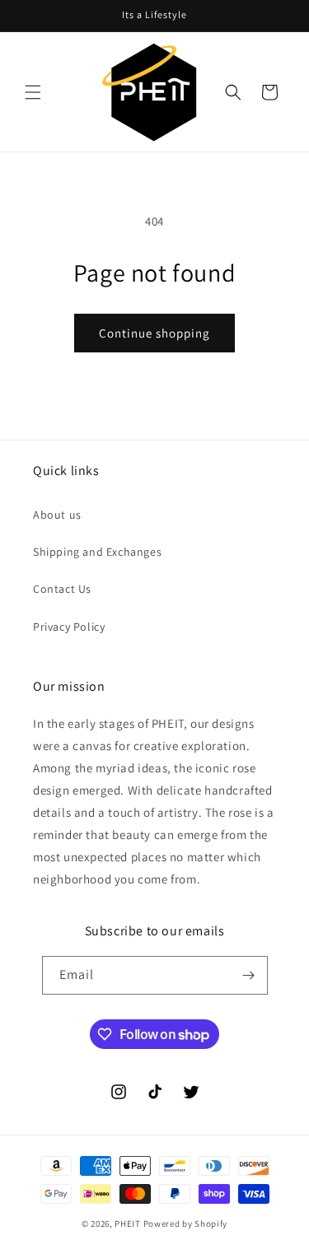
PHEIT (128, 1223)
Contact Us (62, 588)
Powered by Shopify (185, 1223)
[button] (33, 92)
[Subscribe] (249, 975)
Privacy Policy (69, 626)
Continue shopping (154, 333)
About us (57, 514)
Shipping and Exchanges (97, 551)
